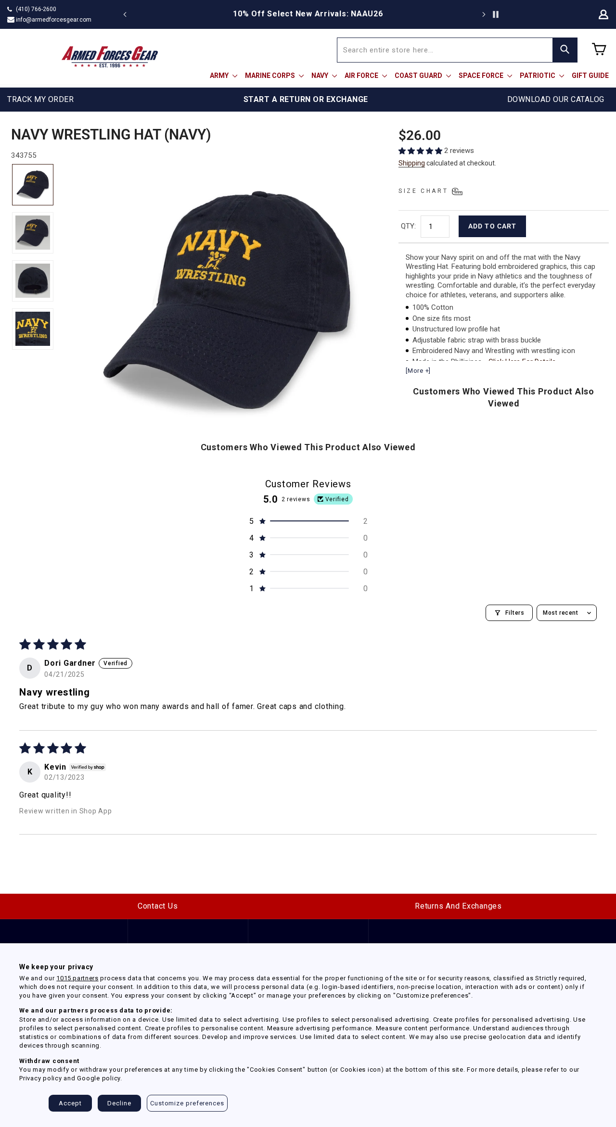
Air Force (362, 75)
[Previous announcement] (125, 14)
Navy (320, 75)
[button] (421, 151)
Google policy (98, 1078)
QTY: (408, 226)
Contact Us (158, 906)
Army (220, 75)
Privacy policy (40, 1078)
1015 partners (77, 978)
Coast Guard (419, 75)
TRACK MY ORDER (40, 99)
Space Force (482, 75)
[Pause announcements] (495, 14)
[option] (308, 14)
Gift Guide (590, 75)
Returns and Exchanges (458, 906)
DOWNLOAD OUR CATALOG (555, 99)
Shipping (411, 163)
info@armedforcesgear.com (53, 19)
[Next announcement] (483, 14)
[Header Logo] (110, 56)
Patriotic (538, 75)
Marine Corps (270, 75)
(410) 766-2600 (36, 9)
